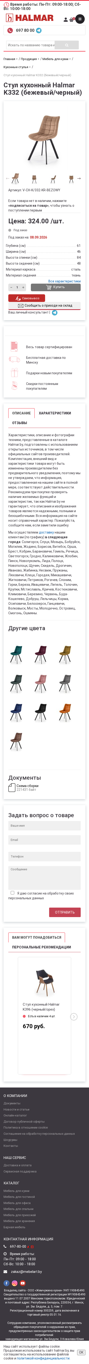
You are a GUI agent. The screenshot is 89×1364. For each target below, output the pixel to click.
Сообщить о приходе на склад (48, 305)
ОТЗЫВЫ (19, 423)
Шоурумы (10, 1140)
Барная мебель (14, 1227)
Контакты (11, 1146)
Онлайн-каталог (15, 1115)
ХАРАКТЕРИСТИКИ (55, 413)
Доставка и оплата (18, 1165)
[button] (77, 178)
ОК (81, 1352)
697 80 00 (25, 30)
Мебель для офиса (17, 1203)
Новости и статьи (16, 1109)
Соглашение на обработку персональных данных (39, 1133)
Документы (12, 1103)
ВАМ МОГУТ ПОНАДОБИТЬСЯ (36, 937)
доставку (46, 532)
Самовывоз (30, 298)
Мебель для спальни (18, 1209)
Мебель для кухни (16, 1191)
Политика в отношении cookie (26, 1127)
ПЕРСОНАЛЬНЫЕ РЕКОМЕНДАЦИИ (41, 947)
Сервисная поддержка (20, 1171)
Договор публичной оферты (24, 1121)
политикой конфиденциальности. (43, 1358)
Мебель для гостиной (19, 1197)
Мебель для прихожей (20, 1215)
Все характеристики (64, 281)
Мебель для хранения (19, 1221)
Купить (59, 287)
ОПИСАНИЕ (21, 413)
